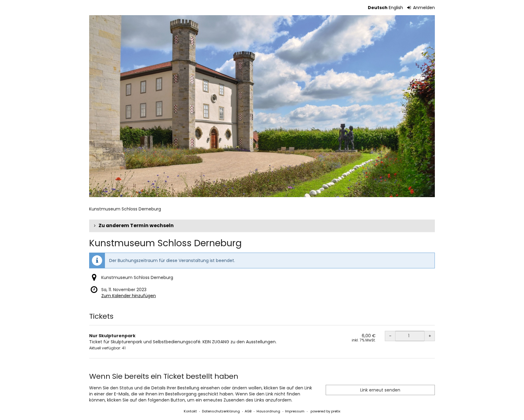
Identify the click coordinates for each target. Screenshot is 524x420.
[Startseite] (262, 106)
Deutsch (378, 8)
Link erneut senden (380, 390)
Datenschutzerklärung (221, 411)
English (396, 8)
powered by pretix (325, 411)
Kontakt (190, 411)
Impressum (294, 411)
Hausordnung (268, 411)
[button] (262, 225)
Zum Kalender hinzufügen (128, 296)
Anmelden (423, 8)
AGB (248, 411)
